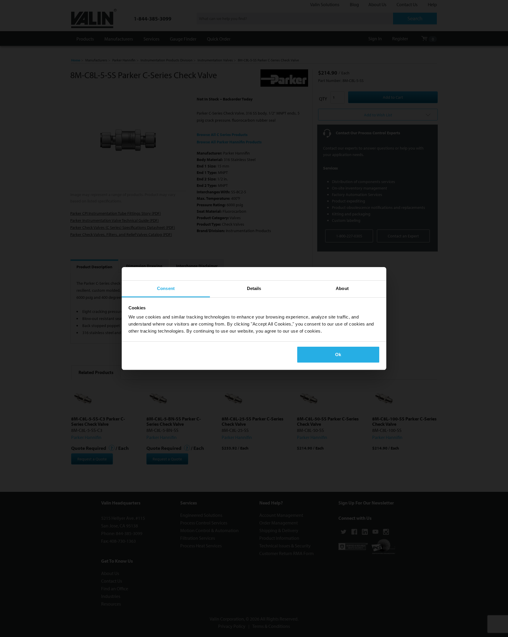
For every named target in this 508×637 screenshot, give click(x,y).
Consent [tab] (166, 288)
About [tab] (342, 288)
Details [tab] (254, 288)
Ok (338, 354)
